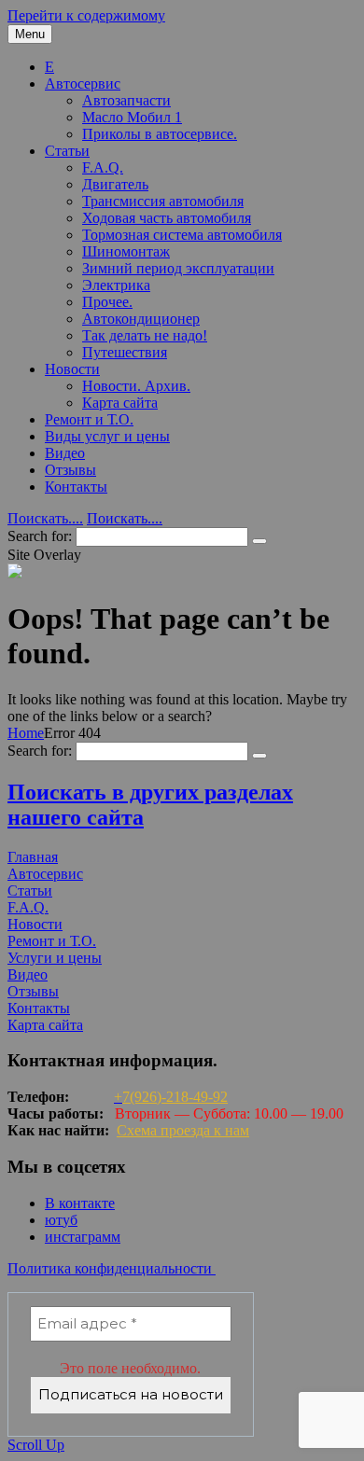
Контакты (76, 486)
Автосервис (82, 83)
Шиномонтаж (126, 251)
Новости (72, 369)
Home (25, 733)
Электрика (116, 285)
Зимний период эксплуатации (178, 268)
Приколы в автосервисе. (159, 134)
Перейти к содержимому (86, 15)
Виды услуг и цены (107, 436)
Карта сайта (120, 402)
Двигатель (115, 184)
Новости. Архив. (136, 386)
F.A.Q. (102, 167)
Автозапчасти (126, 100)
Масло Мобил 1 (132, 117)
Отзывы (70, 470)
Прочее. (107, 302)
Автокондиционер (141, 319)
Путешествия (124, 352)
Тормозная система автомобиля (182, 235)
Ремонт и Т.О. (89, 419)
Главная (32, 857)
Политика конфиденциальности (111, 1268)
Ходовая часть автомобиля (166, 218)
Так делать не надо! (144, 335)
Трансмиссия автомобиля (163, 201)
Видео (65, 453)
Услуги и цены (54, 958)
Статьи (67, 151)
